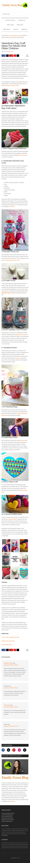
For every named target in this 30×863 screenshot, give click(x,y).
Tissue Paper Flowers (7, 644)
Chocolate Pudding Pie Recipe (8, 813)
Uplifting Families (8, 663)
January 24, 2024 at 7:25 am (11, 707)
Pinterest (12, 206)
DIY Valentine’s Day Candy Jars (11, 260)
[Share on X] (7, 55)
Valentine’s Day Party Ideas (8, 641)
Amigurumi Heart (12, 519)
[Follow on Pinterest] (13, 750)
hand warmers (21, 155)
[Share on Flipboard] (15, 55)
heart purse (22, 440)
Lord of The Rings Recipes (7, 814)
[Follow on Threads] (24, 750)
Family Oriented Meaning (7, 821)
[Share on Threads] (18, 55)
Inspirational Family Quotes (7, 818)
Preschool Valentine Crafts (12, 85)
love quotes (17, 358)
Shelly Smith (7, 705)
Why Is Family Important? (7, 816)
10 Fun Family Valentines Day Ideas (10, 637)
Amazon (13, 801)
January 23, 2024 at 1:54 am (11, 688)
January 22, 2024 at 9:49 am (11, 665)
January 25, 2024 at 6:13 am (11, 726)
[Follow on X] (8, 750)
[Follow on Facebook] (3, 750)
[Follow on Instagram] (19, 750)
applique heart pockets (20, 334)
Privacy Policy (5, 835)
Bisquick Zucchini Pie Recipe (8, 819)
